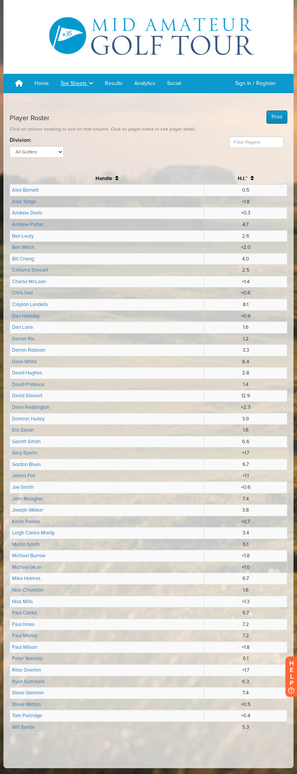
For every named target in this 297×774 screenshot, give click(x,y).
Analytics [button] (144, 83)
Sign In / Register (255, 83)
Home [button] (41, 83)
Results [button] (114, 83)
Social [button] (174, 83)
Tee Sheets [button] (74, 83)
